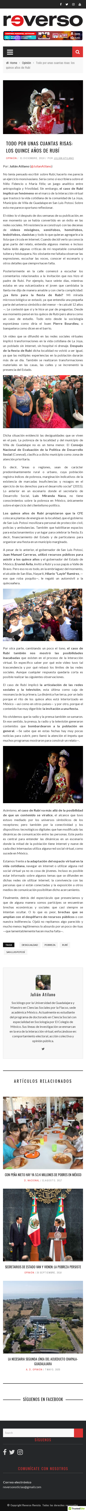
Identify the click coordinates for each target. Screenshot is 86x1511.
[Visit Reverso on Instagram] (20, 1453)
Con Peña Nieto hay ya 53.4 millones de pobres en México (43, 1174)
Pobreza (50, 944)
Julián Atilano (64, 158)
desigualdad (30, 944)
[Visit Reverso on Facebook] (5, 1453)
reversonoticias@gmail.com (22, 1487)
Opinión (11, 158)
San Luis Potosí (15, 952)
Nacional (34, 1180)
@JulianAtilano (41, 166)
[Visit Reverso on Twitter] (12, 1453)
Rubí (65, 944)
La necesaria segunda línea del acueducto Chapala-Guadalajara (43, 1361)
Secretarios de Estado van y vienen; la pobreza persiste (43, 1267)
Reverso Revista (31, 1505)
